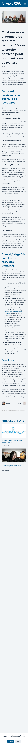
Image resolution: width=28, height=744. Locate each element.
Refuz (18, 741)
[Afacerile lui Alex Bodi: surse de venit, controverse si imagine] (14, 455)
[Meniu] (25, 4)
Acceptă (11, 741)
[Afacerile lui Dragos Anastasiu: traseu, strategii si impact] (14, 431)
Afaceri (14, 26)
